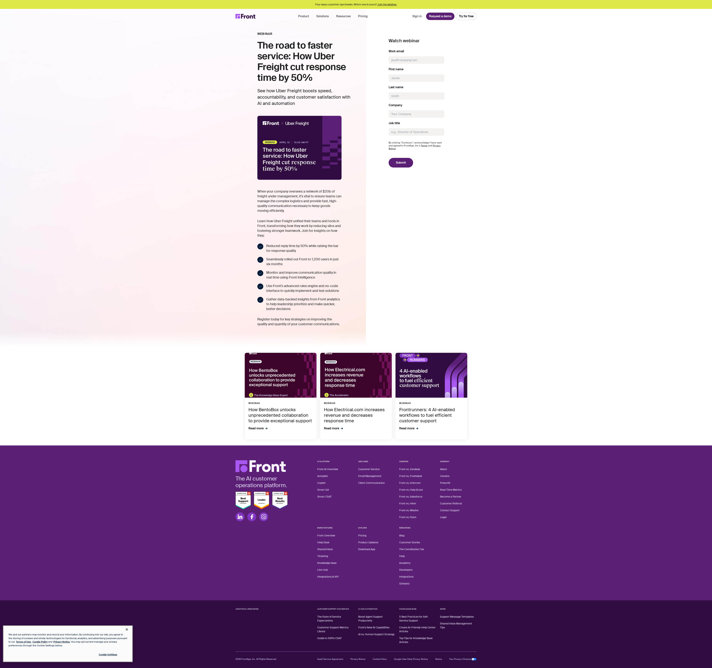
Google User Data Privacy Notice (411, 659)
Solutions (322, 16)
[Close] (127, 629)
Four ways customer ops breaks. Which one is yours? (356, 4)
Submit (401, 163)
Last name (396, 87)
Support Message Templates (457, 616)
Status (438, 659)
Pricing (363, 16)
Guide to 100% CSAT (329, 638)
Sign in (417, 16)
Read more (256, 428)
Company (395, 105)
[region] (68, 643)
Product (303, 16)
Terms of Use (23, 641)
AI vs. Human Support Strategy (376, 634)
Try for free (466, 16)
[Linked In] (239, 516)
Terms (424, 145)
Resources (343, 16)
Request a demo (440, 16)
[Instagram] (263, 516)
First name (396, 69)
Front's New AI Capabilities (373, 627)
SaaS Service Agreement (330, 659)
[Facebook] (251, 516)
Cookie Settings (108, 654)
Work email (396, 51)
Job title (394, 123)
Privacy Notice (357, 659)
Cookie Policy (380, 659)
